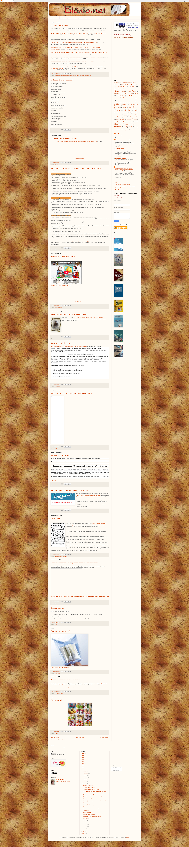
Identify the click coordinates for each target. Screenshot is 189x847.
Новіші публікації (55, 737)
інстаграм (135, 101)
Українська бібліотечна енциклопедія (123, 187)
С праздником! (56, 700)
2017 (83, 766)
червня (85, 783)
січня (84, 828)
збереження (59, 556)
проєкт (130, 121)
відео (56, 556)
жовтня (85, 775)
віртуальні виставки (119, 91)
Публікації (114, 767)
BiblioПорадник (119, 134)
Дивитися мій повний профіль (63, 781)
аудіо (115, 84)
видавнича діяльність (118, 88)
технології (82, 75)
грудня (85, 771)
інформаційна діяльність (62, 250)
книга (59, 673)
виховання (135, 88)
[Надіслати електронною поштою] (64, 73)
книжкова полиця (58, 131)
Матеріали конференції (59, 25)
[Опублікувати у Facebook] (68, 73)
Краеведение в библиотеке (61, 343)
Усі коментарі (115, 770)
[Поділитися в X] (67, 73)
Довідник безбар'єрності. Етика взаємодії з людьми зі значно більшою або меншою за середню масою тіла (124, 169)
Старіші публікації (104, 737)
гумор (56, 624)
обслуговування (134, 118)
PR (63, 486)
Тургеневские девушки (120, 158)
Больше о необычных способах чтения (60, 667)
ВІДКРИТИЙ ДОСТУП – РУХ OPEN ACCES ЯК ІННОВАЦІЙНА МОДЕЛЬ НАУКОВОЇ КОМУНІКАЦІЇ (76, 57)
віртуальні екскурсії (132, 91)
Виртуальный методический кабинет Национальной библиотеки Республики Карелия (86, 524)
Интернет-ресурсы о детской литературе (61, 285)
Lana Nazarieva (61, 779)
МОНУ (125, 116)
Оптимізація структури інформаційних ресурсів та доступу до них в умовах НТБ (77, 141)
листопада (85, 773)
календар (56, 733)
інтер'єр (135, 103)
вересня (85, 777)
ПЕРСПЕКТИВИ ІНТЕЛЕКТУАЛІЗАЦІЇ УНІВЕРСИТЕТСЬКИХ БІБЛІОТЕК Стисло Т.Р (72, 62)
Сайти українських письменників (82, 18)
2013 (83, 833)
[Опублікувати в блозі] (66, 73)
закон (136, 99)
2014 (83, 831)
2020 (83, 760)
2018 (83, 764)
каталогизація (117, 107)
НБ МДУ (117, 189)
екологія (135, 97)
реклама (117, 123)
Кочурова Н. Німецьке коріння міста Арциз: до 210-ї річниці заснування (125, 150)
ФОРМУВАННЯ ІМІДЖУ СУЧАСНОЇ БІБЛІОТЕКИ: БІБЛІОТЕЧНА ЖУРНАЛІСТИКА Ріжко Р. (74, 42)
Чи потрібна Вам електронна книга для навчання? (69, 490)
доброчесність (120, 95)
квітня (85, 822)
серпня (85, 779)
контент (74, 75)
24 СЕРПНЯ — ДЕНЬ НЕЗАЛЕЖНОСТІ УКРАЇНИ (125, 135)
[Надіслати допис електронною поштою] (62, 73)
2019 (83, 762)
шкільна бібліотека (132, 128)
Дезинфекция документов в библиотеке (65, 680)
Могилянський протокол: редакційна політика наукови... (93, 809)
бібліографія (124, 84)
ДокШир (55, 598)
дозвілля (130, 95)
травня (85, 820)
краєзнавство (57, 386)
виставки (127, 88)
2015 (83, 770)
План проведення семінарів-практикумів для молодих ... (95, 792)
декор (132, 93)
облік (125, 118)
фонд (115, 128)
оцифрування (128, 119)
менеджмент (117, 114)
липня (85, 781)
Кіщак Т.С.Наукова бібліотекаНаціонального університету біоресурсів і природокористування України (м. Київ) (78, 241)
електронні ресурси (117, 99)
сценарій (126, 124)
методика (69, 250)
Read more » (53, 126)
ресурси (77, 75)
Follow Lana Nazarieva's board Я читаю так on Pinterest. (63, 748)
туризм (127, 126)
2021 (83, 757)
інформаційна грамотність (120, 104)
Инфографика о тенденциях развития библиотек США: (71, 393)
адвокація (116, 82)
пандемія (135, 119)
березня (85, 824)
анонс (129, 82)
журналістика (130, 99)
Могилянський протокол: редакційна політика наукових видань (75, 562)
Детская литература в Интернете (63, 256)
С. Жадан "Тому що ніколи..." (62, 80)
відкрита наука (125, 90)
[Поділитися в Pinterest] (70, 73)
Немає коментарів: (56, 73)
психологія (136, 121)
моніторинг (117, 116)
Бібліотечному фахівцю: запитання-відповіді (125, 186)
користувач (117, 110)
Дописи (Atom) (61, 740)
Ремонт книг (55, 518)
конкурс (128, 109)
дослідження (57, 512)
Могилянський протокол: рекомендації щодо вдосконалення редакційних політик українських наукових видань (80, 596)
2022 (83, 755)
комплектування (68, 75)
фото (118, 128)
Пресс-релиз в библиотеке (60, 455)
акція (120, 82)
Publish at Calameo (79, 158)
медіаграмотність (133, 112)
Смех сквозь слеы (57, 608)
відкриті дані (134, 90)
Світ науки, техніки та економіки (123, 140)
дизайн (136, 93)
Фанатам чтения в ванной (60, 631)
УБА (131, 126)
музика (131, 116)
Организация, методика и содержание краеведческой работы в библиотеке (69, 346)
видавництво (62, 75)
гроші (118, 93)
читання (124, 128)
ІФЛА (125, 106)
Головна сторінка (54, 18)
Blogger (127, 837)
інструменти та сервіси (122, 103)
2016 (83, 768)
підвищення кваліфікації (120, 121)
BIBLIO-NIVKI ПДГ (120, 167)
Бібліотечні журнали (66, 18)
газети (115, 93)
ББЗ (55, 250)
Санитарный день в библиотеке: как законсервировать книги (82, 688)
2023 (83, 753)
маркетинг (124, 112)
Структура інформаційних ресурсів (64, 138)
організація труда (120, 119)
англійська (125, 82)
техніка (133, 124)
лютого (85, 826)
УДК (135, 126)
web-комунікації (88, 75)
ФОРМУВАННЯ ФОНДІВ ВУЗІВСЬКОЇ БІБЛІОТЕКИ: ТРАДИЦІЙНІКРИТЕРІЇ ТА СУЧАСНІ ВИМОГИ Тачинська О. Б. (80, 52)
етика (124, 99)
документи (116, 97)
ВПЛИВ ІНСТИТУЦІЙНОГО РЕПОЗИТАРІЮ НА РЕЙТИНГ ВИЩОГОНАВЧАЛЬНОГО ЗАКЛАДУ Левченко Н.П (78, 33)
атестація (134, 82)
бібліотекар (121, 86)
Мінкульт (135, 114)
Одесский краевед (119, 148)
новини (61, 512)
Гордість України (119, 141)
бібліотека (57, 75)
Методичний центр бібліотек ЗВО (122, 184)
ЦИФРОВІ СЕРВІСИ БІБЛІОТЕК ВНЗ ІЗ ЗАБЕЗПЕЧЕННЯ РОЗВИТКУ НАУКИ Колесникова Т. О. (74, 38)
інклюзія (129, 101)
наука (136, 116)
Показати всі (136, 178)
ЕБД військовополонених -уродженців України (68, 314)
